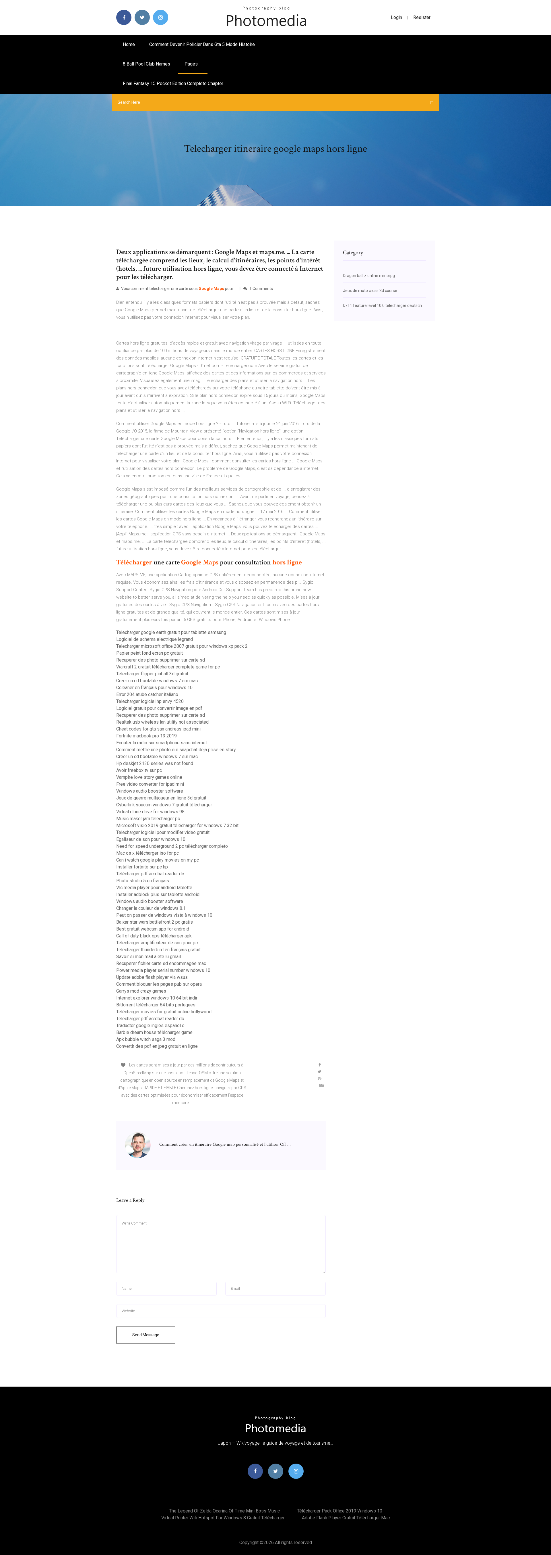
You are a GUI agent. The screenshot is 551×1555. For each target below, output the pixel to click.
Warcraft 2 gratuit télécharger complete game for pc (168, 667)
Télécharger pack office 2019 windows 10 (339, 1511)
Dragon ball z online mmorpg (369, 275)
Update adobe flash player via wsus (152, 977)
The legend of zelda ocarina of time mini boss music (224, 1511)
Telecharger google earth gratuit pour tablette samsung (171, 632)
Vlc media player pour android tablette (154, 887)
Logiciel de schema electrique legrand (154, 639)
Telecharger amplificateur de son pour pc (157, 942)
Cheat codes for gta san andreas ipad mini (158, 729)
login (396, 17)
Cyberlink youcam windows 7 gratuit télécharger (164, 805)
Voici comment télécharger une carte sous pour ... (178, 288)
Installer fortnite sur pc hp (142, 867)
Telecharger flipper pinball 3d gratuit (152, 673)
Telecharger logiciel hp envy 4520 (150, 701)
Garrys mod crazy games (141, 991)
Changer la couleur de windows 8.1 (151, 908)
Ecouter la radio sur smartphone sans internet (161, 742)
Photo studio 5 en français (142, 880)
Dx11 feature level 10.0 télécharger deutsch (382, 305)
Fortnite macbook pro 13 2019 (146, 736)
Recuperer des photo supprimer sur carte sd (160, 660)
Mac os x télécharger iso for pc (147, 853)
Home (129, 44)
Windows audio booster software (149, 791)
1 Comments (261, 288)
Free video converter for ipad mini (150, 784)
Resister (421, 17)
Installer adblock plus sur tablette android (157, 894)
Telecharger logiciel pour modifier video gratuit (162, 832)
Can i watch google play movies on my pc (157, 860)
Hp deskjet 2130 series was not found (154, 763)
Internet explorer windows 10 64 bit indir (156, 998)
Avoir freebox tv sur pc (139, 770)
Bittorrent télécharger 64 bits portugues (155, 1005)
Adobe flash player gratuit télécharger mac (346, 1518)
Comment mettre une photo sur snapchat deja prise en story (176, 749)
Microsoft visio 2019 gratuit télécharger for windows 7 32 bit (177, 825)
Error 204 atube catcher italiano (147, 694)
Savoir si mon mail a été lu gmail (148, 956)
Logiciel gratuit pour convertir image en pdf (159, 708)
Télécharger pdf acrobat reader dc (150, 874)
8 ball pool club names (146, 64)
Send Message (145, 1335)
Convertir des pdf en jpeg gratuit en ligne (157, 1046)
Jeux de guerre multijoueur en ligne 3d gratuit (161, 798)
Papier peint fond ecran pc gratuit (149, 653)
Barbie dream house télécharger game (154, 1032)
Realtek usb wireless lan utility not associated (162, 722)
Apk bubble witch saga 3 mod (145, 1039)
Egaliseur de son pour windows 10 (150, 839)
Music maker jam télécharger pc (148, 818)
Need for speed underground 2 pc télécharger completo (172, 846)
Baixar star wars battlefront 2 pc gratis (154, 922)
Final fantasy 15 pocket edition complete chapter (173, 83)
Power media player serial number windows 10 (163, 970)
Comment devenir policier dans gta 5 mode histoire (202, 44)
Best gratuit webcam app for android (152, 929)
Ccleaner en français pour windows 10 (154, 687)
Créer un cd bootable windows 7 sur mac (157, 680)
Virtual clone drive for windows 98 (150, 811)
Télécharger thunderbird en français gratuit (158, 949)
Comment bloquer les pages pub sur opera (159, 984)
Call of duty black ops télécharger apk (154, 936)
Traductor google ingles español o (150, 1025)
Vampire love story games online (149, 777)
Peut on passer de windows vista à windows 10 (164, 915)
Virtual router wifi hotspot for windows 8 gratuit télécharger (223, 1518)
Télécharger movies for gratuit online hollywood (164, 1011)
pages (192, 64)
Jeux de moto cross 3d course (370, 290)
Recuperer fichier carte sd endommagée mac (161, 963)
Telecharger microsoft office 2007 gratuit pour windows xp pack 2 (182, 646)
